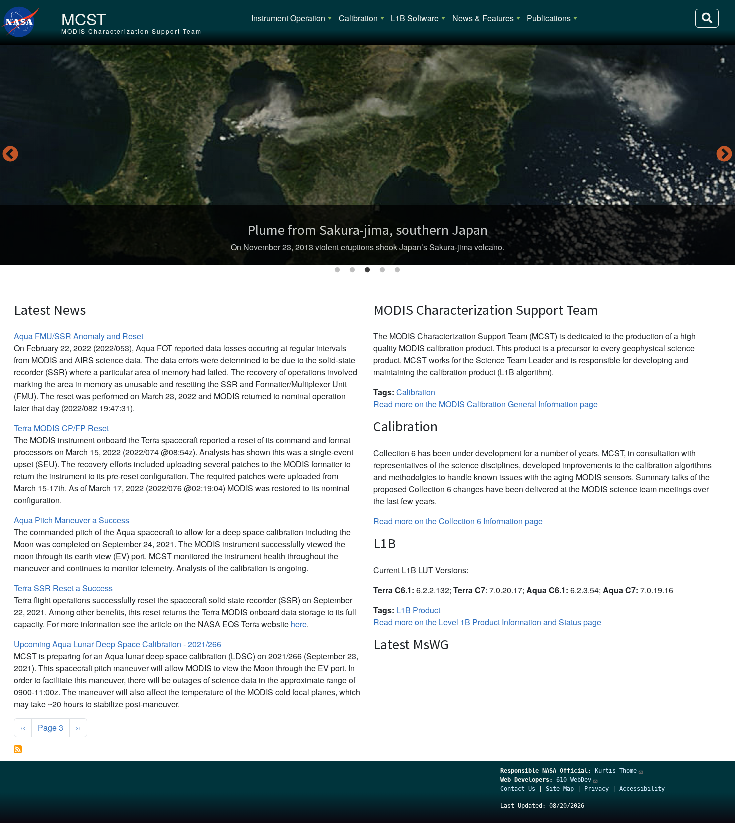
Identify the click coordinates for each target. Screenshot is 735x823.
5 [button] (397, 270)
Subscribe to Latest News (18, 749)
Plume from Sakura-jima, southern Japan (368, 230)
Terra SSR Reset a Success (63, 588)
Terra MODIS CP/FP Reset (61, 428)
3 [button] (367, 270)
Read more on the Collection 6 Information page (458, 521)
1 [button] (337, 270)
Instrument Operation (289, 18)
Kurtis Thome (616, 770)
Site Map (560, 788)
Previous (10, 154)
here (299, 624)
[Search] (707, 18)
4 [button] (383, 270)
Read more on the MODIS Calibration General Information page (486, 404)
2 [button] (353, 270)
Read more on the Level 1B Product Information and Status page (488, 622)
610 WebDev (574, 779)
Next (724, 154)
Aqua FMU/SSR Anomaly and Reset (79, 336)
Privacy (596, 788)
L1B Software (415, 18)
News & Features (483, 18)
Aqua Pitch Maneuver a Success (72, 520)
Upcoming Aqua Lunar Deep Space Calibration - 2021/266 (118, 644)
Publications (549, 18)
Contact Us (518, 788)
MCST (84, 18)
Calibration (358, 18)
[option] (367, 155)
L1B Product (418, 610)
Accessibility (642, 788)
